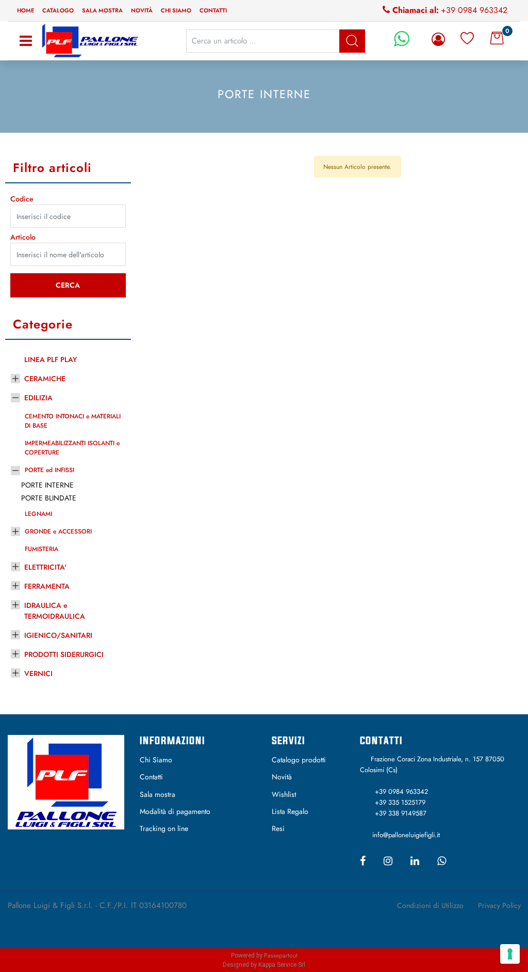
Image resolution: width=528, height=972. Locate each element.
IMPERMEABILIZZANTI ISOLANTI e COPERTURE (72, 447)
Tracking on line (164, 828)
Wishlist (284, 794)
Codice (22, 199)
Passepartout (281, 955)
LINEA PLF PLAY (50, 359)
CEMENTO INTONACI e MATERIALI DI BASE (73, 421)
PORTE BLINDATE (48, 498)
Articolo (23, 237)
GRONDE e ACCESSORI (58, 531)
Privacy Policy (499, 905)
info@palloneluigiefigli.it (406, 835)
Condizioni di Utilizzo (430, 905)
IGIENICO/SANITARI (58, 635)
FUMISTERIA (41, 549)
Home (25, 10)
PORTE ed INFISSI (49, 470)
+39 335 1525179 (400, 802)
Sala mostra (102, 10)
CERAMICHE (44, 378)
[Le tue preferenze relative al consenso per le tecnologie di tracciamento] (510, 954)
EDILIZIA (38, 398)
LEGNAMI (38, 514)
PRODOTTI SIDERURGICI (64, 654)
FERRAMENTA (47, 586)
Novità (142, 10)
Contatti (213, 10)
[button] (68, 285)
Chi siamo (176, 10)
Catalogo (58, 10)
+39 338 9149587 (400, 813)
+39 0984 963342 (474, 10)
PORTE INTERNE (47, 485)
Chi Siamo (156, 760)
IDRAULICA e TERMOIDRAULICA (54, 610)
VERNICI (38, 673)
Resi (278, 828)
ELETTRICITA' (45, 567)
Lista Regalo (290, 811)
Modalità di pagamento (175, 811)
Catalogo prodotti (299, 760)
